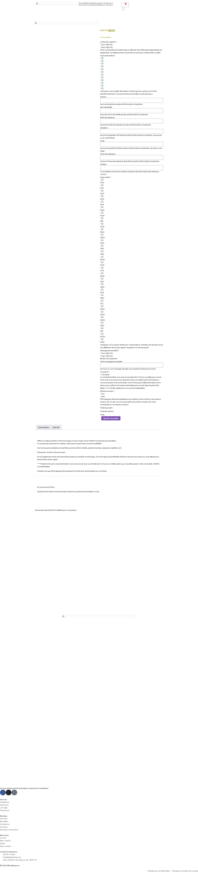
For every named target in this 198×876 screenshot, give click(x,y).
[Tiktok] (14, 792)
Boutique (89, 3)
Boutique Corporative (103, 3)
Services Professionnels (90, 5)
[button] (123, 9)
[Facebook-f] (3, 792)
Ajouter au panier (111, 418)
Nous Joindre (107, 5)
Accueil (82, 3)
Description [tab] (43, 427)
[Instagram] (8, 792)
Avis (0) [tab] (56, 427)
